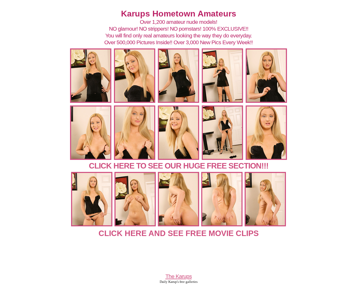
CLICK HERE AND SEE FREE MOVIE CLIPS (179, 233)
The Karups (178, 276)
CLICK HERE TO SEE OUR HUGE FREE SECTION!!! (178, 165)
